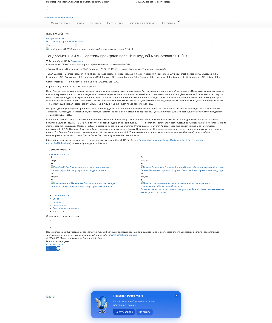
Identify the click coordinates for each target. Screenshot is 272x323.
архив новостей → (59, 154)
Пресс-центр (58, 41)
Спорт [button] (78, 23)
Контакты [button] (168, 23)
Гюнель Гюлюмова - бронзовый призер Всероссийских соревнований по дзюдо (182, 170)
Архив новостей (74, 41)
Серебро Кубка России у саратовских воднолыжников (78, 170)
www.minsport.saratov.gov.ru (123, 234)
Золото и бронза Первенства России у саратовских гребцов (81, 186)
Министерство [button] (59, 23)
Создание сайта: (54, 244)
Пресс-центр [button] (113, 23)
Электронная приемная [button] (142, 23)
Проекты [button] (94, 23)
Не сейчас (144, 312)
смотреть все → (55, 38)
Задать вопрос (124, 312)
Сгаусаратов (77, 61)
